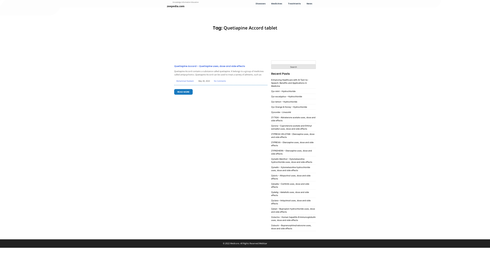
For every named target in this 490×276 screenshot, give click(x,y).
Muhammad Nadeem (185, 81)
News (309, 3)
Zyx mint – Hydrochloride (283, 91)
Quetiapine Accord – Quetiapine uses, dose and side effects (209, 66)
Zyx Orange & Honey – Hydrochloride (289, 107)
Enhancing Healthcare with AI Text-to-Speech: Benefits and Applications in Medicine (289, 83)
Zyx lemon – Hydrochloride (284, 101)
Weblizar (263, 243)
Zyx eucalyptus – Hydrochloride (286, 96)
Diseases (261, 3)
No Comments (220, 81)
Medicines (276, 3)
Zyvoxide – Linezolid (281, 112)
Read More (183, 92)
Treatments (294, 3)
